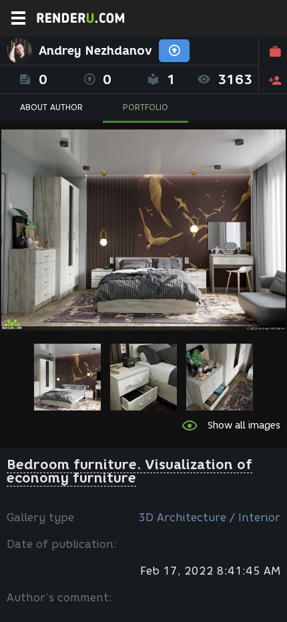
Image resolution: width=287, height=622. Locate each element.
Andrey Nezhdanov (95, 50)
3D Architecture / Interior (209, 517)
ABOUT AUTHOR (51, 107)
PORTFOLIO (145, 107)
